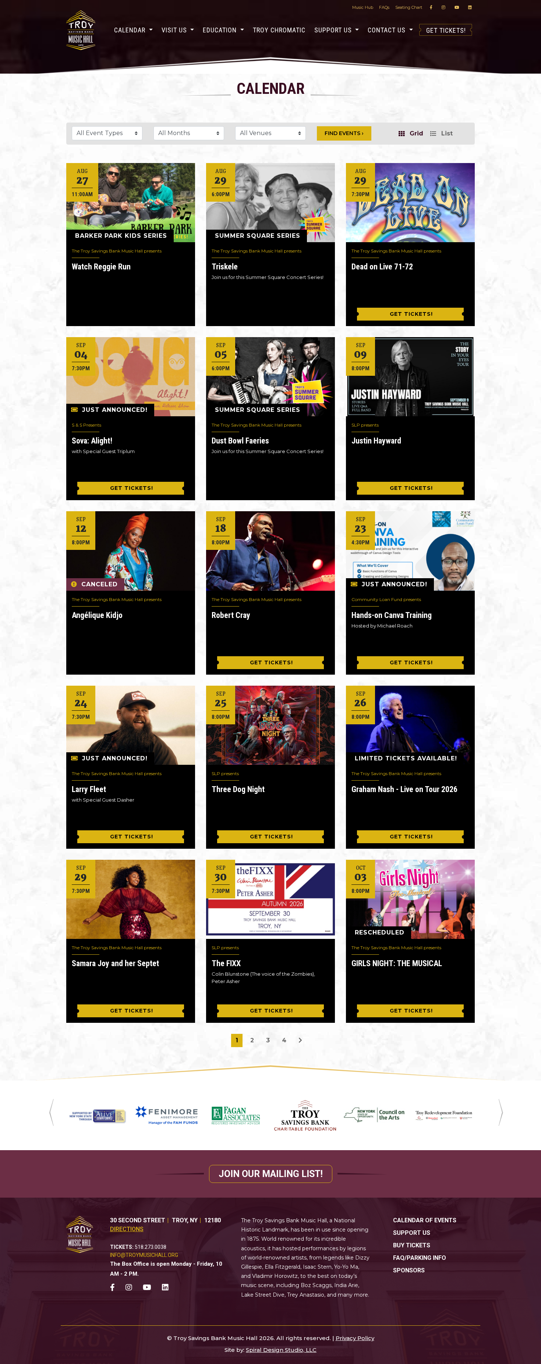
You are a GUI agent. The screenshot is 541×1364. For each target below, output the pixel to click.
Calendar (130, 30)
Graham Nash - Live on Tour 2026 (404, 789)
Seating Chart (408, 7)
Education (220, 30)
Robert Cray (231, 615)
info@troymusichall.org (144, 1255)
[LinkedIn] (470, 7)
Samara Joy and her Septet (115, 963)
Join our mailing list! (271, 1174)
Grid (415, 133)
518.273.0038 (150, 1247)
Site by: (234, 1349)
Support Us (334, 30)
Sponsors (409, 1270)
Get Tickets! (446, 30)
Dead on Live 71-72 (382, 266)
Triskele (225, 266)
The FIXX (226, 963)
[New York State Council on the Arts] (374, 1115)
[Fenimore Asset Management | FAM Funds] (166, 1115)
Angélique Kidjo (97, 615)
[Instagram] (443, 7)
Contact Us (387, 30)
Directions (127, 1229)
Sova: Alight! (92, 440)
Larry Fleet (89, 789)
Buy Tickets (411, 1245)
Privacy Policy (355, 1338)
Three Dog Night (238, 789)
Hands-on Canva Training (391, 615)
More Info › (131, 202)
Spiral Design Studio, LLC (281, 1349)
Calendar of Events (424, 1220)
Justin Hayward (376, 440)
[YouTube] (456, 7)
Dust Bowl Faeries (240, 440)
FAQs (384, 7)
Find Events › (344, 133)
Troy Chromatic (279, 30)
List (446, 133)
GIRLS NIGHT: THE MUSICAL (396, 963)
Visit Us (175, 30)
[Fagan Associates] (236, 1115)
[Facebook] (431, 7)
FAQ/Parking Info (419, 1257)
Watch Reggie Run (101, 266)
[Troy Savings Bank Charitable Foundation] (305, 1115)
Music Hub (362, 7)
